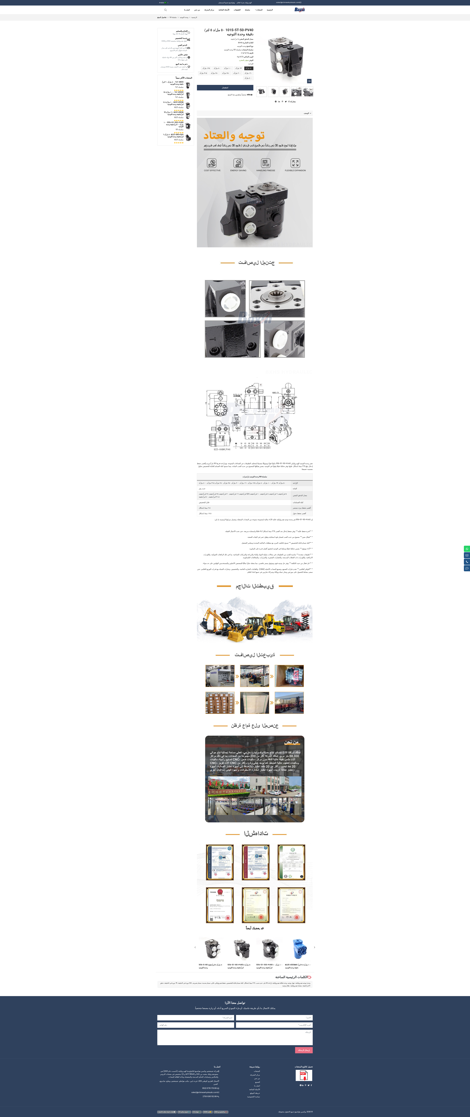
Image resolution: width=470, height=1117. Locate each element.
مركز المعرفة (209, 10)
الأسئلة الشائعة (224, 10)
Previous (257, 91)
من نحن (197, 10)
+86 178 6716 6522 (210, 1088)
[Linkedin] (302, 1085)
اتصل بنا (187, 10)
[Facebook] (311, 1085)
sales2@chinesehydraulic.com (204, 1092)
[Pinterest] (305, 1085)
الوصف (306, 113)
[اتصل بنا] (467, 568)
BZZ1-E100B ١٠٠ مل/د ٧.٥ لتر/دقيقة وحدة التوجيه (173, 103)
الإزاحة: (250, 64)
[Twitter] (308, 1085)
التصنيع (257, 1082)
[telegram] (300, 1085)
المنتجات (259, 10)
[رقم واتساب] (467, 549)
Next (311, 91)
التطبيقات (237, 10)
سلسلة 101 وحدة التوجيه (232, 50)
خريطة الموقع (255, 1093)
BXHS (240, 42)
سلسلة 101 (173, 17)
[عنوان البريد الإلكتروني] (467, 555)
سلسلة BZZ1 (178, 107)
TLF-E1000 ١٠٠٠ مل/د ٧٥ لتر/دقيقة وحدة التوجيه (173, 93)
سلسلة (247, 10)
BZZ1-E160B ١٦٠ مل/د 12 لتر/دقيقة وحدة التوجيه (173, 113)
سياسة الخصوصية (253, 1096)
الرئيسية (270, 10)
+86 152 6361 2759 (210, 1096)
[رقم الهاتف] (467, 562)
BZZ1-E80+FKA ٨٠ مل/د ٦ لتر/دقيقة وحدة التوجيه (173, 136)
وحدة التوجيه (184, 17)
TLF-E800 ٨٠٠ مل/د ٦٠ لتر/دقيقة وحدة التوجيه (172, 83)
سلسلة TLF (179, 87)
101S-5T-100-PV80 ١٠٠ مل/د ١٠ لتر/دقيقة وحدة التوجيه (173, 124)
